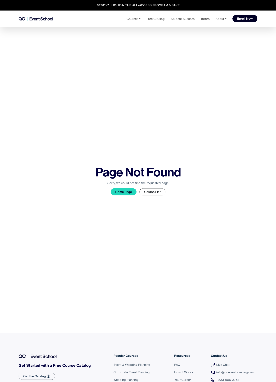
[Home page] (36, 19)
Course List (152, 192)
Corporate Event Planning (131, 372)
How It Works (183, 372)
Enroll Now (245, 18)
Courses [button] (132, 19)
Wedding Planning (126, 380)
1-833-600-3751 (227, 380)
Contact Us (219, 356)
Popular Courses (125, 356)
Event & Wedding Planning (131, 365)
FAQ (177, 365)
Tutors (205, 19)
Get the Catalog (35, 376)
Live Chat (223, 365)
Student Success (183, 19)
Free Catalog (155, 19)
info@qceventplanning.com (235, 372)
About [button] (220, 19)
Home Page (123, 192)
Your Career (182, 380)
